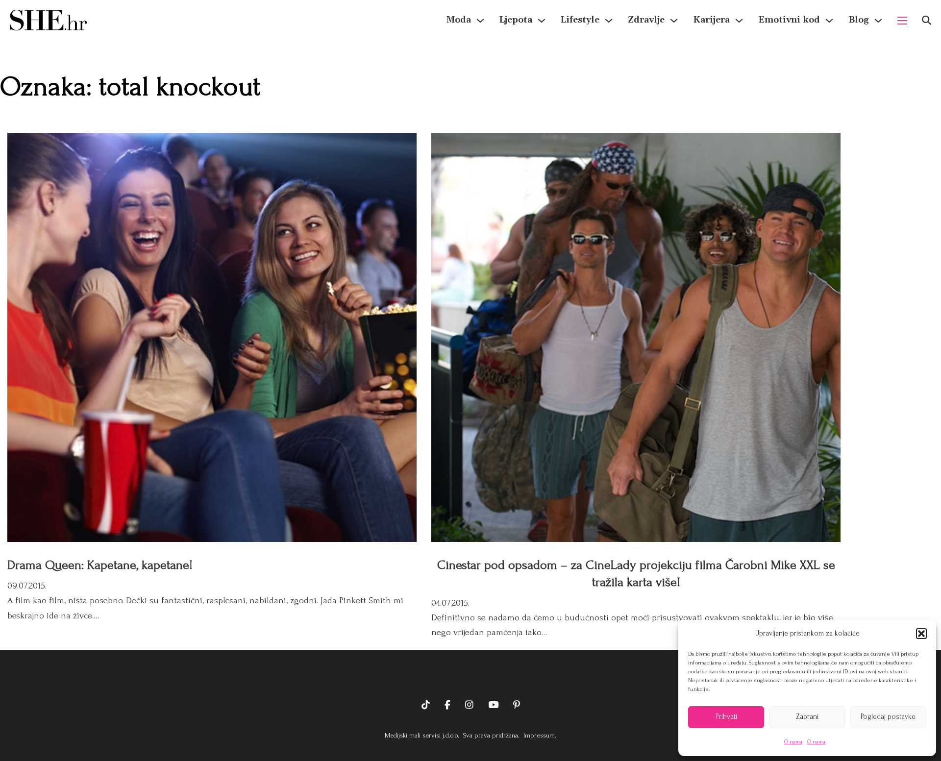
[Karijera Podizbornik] (739, 20)
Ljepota (515, 19)
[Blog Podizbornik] (878, 20)
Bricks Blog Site (470, 675)
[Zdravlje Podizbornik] (673, 20)
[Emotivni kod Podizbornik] (829, 20)
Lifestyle (580, 19)
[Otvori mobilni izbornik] (902, 21)
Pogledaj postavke (888, 716)
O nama (793, 741)
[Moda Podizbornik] (480, 20)
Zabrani (807, 716)
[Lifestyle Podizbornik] (608, 20)
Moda (458, 19)
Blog (858, 19)
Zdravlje (646, 19)
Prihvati (726, 716)
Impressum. (538, 735)
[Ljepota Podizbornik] (541, 20)
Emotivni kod (789, 19)
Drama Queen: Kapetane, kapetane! (100, 565)
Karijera (711, 19)
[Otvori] (926, 20)
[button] (921, 633)
